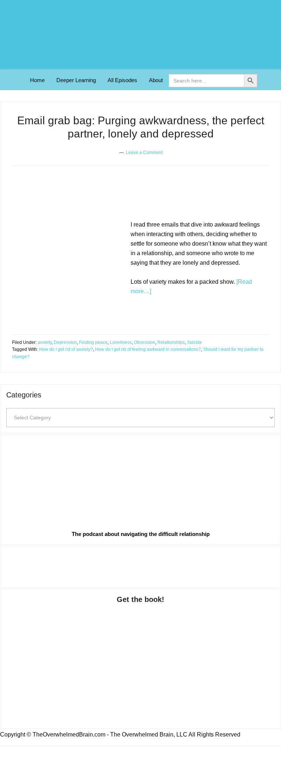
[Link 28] (140, 659)
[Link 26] (140, 481)
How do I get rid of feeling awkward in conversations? (148, 349)
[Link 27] (140, 565)
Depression (65, 342)
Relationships (171, 342)
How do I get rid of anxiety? (66, 349)
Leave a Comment (144, 152)
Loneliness (121, 342)
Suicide (194, 342)
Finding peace (93, 342)
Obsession (144, 342)
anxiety (45, 342)
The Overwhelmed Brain (140, 35)
